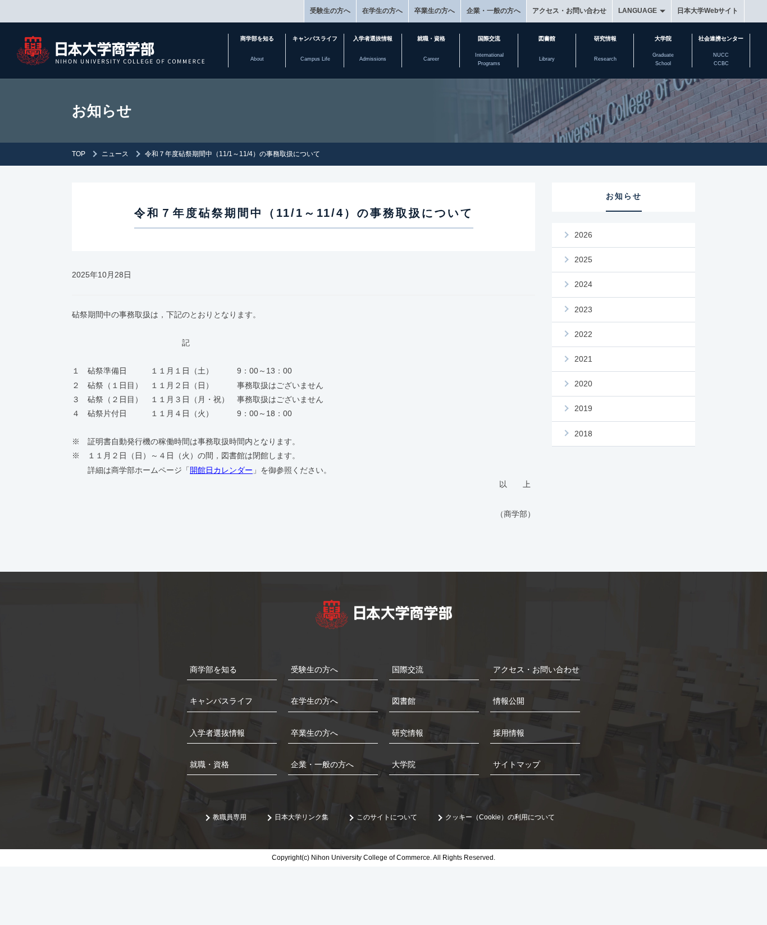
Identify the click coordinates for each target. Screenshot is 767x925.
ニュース (115, 154)
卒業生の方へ (434, 11)
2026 (583, 234)
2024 (583, 284)
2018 (583, 433)
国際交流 (407, 669)
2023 (583, 309)
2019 (583, 408)
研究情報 (407, 732)
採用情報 (508, 732)
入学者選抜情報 (217, 732)
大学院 (404, 764)
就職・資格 (209, 764)
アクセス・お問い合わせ (569, 11)
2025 (583, 259)
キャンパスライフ (221, 700)
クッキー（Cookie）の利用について (500, 817)
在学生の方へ (382, 11)
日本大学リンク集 (301, 817)
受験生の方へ (330, 11)
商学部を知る (213, 669)
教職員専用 (229, 817)
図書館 (404, 700)
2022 (583, 334)
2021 (583, 358)
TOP (78, 154)
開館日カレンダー (221, 470)
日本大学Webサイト (707, 11)
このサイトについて (387, 817)
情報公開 (508, 700)
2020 (583, 383)
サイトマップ (516, 764)
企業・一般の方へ (494, 11)
